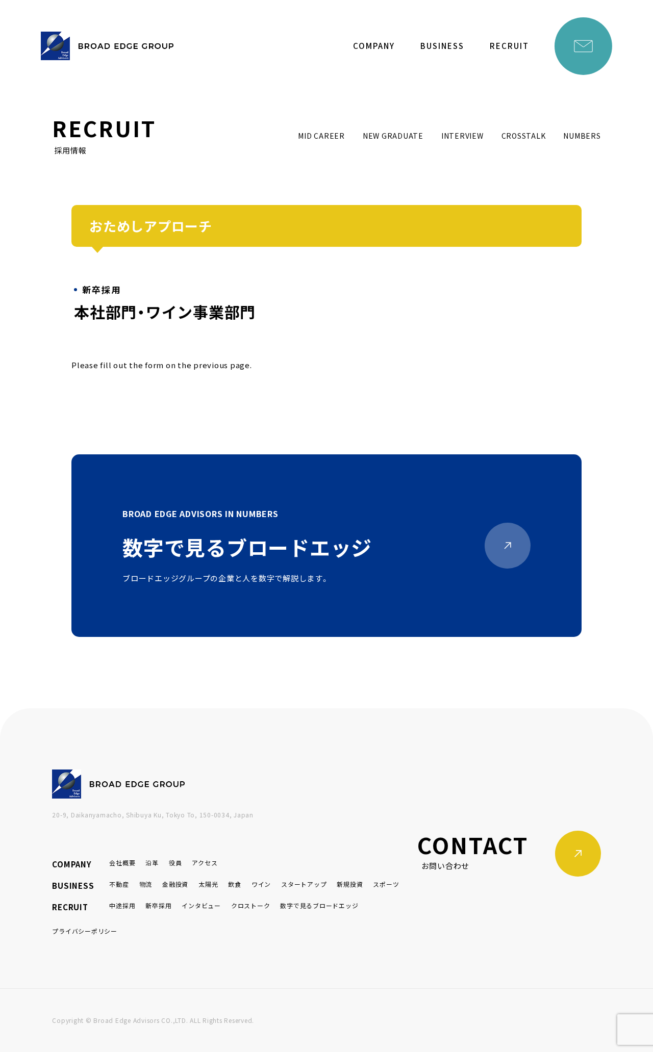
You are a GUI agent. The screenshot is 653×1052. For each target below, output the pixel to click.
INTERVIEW (462, 136)
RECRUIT (509, 45)
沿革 (152, 862)
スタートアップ (303, 884)
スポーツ (386, 884)
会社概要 (122, 862)
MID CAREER (321, 136)
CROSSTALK (523, 136)
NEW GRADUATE (393, 136)
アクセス (204, 862)
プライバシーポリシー (84, 931)
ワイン (261, 884)
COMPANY (374, 45)
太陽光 (208, 884)
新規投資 (350, 884)
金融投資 (175, 884)
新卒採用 (158, 905)
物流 (146, 884)
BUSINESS (442, 45)
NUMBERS (581, 136)
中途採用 (122, 905)
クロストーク (250, 905)
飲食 (234, 884)
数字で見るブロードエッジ (319, 905)
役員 (175, 862)
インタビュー (201, 905)
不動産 (119, 884)
